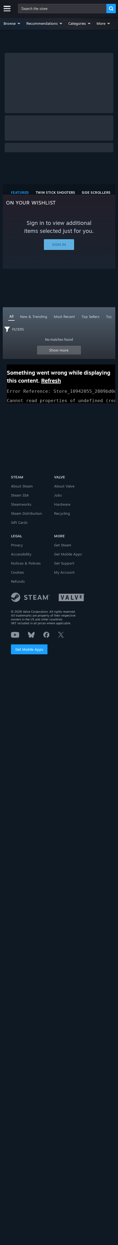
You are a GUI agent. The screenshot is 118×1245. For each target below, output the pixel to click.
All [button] (11, 316)
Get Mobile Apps (29, 649)
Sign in (59, 244)
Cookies (17, 572)
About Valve (64, 486)
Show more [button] (59, 350)
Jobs (58, 495)
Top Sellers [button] (90, 316)
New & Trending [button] (33, 316)
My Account (64, 572)
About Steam (22, 486)
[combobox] (62, 8)
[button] (12, 23)
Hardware (62, 504)
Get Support (64, 563)
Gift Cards (19, 522)
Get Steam (62, 545)
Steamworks (21, 504)
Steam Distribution (26, 513)
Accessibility (21, 554)
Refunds (18, 581)
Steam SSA (20, 495)
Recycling (62, 513)
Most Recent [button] (64, 316)
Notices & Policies (26, 563)
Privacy (17, 545)
